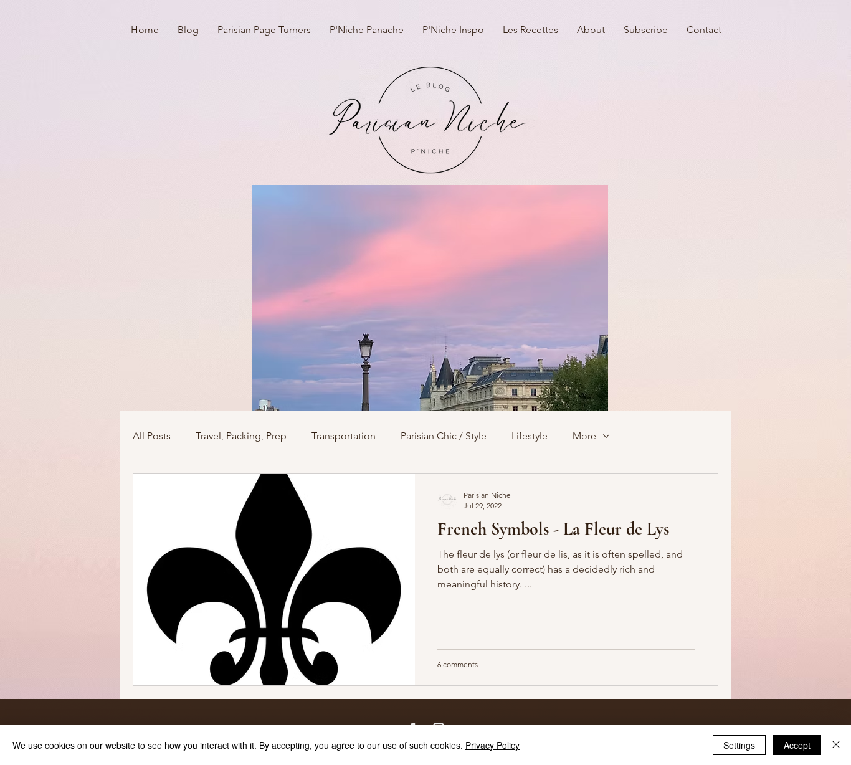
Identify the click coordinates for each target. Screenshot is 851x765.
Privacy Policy (492, 745)
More (584, 436)
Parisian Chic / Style (444, 436)
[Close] (836, 745)
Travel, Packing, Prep (241, 436)
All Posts (152, 436)
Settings (739, 745)
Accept (797, 745)
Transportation (343, 436)
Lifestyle (529, 436)
